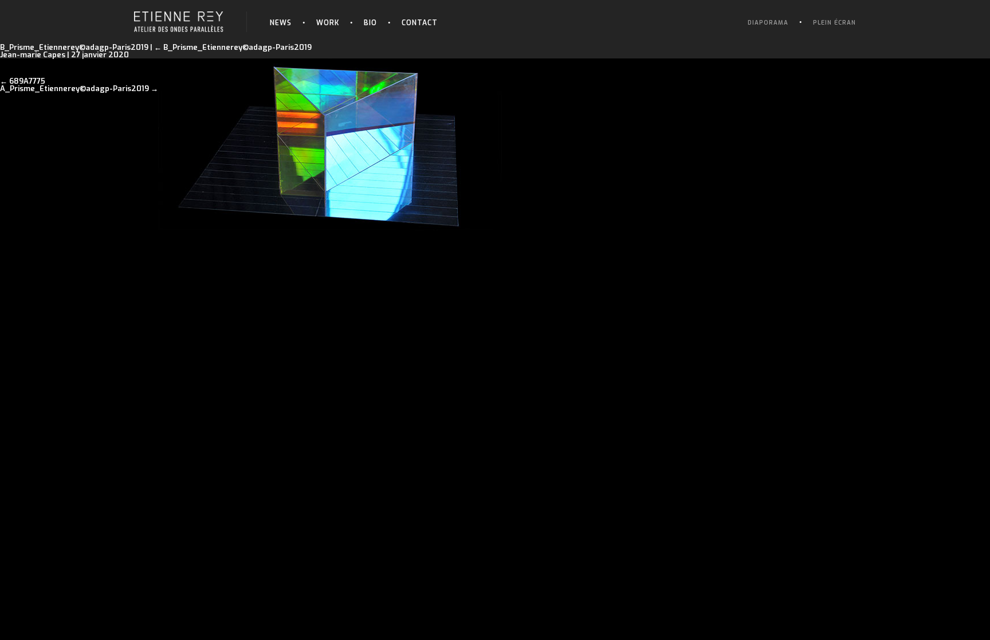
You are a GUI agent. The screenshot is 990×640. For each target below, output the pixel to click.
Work (327, 23)
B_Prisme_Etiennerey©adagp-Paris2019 (233, 47)
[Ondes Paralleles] (178, 15)
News (281, 23)
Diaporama (768, 22)
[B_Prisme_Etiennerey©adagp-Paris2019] (330, 62)
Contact (420, 23)
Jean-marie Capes (32, 55)
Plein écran (834, 22)
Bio (370, 23)
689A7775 (27, 81)
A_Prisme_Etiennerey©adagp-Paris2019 (74, 88)
